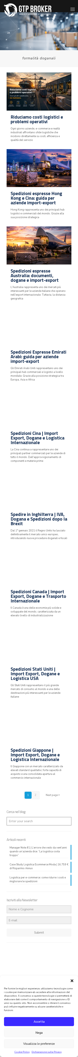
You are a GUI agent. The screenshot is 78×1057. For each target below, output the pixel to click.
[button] (72, 981)
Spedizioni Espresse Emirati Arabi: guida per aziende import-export (38, 356)
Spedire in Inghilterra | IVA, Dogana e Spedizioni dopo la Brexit (39, 519)
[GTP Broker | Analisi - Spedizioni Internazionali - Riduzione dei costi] (27, 6)
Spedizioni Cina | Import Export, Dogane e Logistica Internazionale (37, 438)
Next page (52, 795)
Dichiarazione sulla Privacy (47, 1052)
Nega (39, 1033)
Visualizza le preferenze (39, 1044)
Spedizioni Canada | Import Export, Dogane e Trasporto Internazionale (38, 596)
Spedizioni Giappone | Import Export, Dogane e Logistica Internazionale (35, 755)
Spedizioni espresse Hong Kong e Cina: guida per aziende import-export (36, 198)
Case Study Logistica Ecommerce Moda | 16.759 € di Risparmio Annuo (39, 866)
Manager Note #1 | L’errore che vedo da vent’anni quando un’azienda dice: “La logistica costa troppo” (38, 851)
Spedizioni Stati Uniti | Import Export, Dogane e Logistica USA (35, 673)
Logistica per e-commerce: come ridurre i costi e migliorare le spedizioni (38, 879)
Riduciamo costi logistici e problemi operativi (37, 119)
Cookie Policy (22, 1052)
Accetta (39, 1022)
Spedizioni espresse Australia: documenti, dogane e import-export (35, 275)
